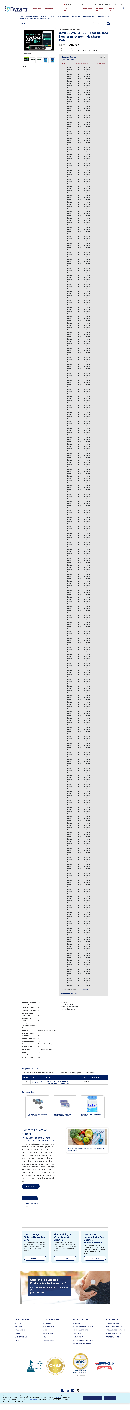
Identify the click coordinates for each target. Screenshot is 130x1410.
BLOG (123, 4)
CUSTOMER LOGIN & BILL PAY (106, 4)
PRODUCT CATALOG (112, 1323)
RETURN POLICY (48, 1333)
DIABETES (51, 16)
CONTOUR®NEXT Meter (89, 16)
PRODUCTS (37, 9)
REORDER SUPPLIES (49, 1326)
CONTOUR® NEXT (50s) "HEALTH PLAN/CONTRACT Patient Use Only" (58, 1082)
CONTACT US (99, 9)
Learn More (84, 990)
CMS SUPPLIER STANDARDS (82, 1344)
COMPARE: (99, 57)
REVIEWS (17, 1340)
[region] (65, 1398)
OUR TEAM (18, 1326)
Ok (109, 1398)
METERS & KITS (76, 16)
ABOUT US (111, 9)
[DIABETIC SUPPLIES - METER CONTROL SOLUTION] (92, 1104)
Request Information (69, 993)
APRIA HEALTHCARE (112, 1337)
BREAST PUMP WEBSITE (114, 1326)
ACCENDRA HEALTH (21, 1337)
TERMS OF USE (77, 1333)
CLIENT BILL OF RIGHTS (80, 1330)
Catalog (43, 16)
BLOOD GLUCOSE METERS (63, 16)
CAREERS (17, 1333)
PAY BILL (45, 1330)
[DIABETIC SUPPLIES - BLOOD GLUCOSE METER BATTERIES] (38, 1104)
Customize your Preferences (92, 1398)
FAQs (44, 1337)
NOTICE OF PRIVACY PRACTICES (83, 1340)
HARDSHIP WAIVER (48, 1340)
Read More (30, 1186)
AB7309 (37, 1082)
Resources (87, 9)
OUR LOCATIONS (20, 1330)
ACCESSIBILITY (77, 1323)
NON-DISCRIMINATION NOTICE (83, 1326)
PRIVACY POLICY (78, 1337)
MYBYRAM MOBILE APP (113, 1333)
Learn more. (57, 1397)
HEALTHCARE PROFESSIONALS (63, 9)
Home (21, 16)
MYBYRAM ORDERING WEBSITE (116, 1330)
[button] (123, 8)
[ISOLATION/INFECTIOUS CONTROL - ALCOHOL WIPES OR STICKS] (65, 1104)
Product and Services (32, 16)
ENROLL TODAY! (72, 4)
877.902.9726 (55, 4)
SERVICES (49, 9)
